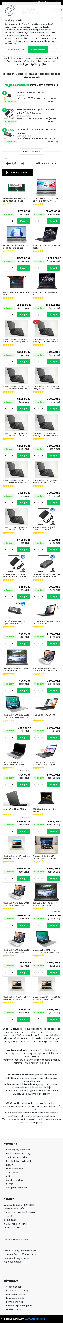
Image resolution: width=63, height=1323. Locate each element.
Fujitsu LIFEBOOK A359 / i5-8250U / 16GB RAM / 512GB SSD (45, 340)
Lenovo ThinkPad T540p (14, 809)
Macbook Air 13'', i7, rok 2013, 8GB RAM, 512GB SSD (16, 998)
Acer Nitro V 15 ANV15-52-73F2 (45, 293)
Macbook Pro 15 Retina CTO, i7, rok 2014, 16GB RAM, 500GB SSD (16, 904)
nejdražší (25, 163)
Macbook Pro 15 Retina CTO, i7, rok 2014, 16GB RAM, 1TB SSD (46, 669)
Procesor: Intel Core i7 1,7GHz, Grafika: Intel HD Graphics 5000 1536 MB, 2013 (44, 857)
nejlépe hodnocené (45, 163)
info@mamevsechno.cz (16, 1239)
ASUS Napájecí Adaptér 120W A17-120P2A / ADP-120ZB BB (44, 528)
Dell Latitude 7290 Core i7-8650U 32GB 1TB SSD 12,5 (45, 904)
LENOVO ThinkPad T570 (44, 715)
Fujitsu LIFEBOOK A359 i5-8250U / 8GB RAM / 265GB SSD (45, 481)
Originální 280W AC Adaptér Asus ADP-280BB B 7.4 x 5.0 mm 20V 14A (46, 575)
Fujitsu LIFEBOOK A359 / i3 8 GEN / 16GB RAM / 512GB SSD (16, 434)
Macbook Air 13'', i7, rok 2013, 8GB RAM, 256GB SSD (16, 857)
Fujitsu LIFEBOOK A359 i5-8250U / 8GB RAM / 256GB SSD (15, 340)
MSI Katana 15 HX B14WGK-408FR (16, 293)
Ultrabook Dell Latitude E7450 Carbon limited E (44, 763)
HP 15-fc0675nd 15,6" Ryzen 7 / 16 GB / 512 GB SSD (16, 246)
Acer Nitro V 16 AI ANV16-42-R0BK (46, 246)
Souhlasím (38, 49)
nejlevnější (10, 163)
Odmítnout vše (16, 49)
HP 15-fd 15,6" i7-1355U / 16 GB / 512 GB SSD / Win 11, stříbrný (45, 200)
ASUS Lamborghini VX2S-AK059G (45, 810)
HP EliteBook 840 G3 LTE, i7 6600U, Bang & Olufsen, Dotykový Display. (15, 763)
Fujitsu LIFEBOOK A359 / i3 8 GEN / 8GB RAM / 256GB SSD (16, 387)
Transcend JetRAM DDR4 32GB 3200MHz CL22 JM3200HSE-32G (15, 200)
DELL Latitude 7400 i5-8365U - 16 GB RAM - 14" (16, 669)
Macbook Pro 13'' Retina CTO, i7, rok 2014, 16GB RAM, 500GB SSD (46, 951)
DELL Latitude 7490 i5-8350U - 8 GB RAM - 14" (46, 622)
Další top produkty (31, 151)
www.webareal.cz (35, 1318)
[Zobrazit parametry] (17, 172)
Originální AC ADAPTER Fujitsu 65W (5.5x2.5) (14, 622)
